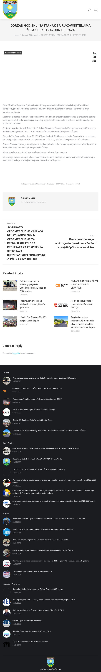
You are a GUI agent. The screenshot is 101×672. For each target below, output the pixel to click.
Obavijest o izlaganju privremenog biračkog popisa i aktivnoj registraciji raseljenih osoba (45, 448)
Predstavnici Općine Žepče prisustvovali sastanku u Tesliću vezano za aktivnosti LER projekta (48, 519)
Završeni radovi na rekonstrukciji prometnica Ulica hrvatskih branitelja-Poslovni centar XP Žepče (83, 322)
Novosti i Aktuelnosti (13, 53)
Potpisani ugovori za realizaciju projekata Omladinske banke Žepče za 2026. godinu (33, 286)
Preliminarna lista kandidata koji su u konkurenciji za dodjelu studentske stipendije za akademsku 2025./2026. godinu (54, 481)
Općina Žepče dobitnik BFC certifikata (27, 621)
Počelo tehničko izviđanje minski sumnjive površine (32, 571)
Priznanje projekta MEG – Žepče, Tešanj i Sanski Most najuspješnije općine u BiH (43, 600)
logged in (16, 353)
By (50, 184)
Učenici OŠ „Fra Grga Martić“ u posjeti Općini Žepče (33, 319)
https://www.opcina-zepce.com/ (33, 202)
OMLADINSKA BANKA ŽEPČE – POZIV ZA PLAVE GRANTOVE (84, 284)
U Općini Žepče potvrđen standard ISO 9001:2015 (31, 631)
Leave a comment (73, 184)
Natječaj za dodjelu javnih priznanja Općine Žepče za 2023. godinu (37, 589)
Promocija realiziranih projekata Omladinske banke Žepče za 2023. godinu (40, 540)
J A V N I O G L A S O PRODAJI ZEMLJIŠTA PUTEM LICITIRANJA (38, 469)
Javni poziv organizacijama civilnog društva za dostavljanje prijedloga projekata (42, 529)
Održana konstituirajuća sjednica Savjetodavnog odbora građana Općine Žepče (42, 550)
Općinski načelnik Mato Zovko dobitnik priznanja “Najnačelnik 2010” (38, 610)
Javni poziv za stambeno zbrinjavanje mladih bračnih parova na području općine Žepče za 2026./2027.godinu (53, 501)
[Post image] (10, 285)
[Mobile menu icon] (95, 9)
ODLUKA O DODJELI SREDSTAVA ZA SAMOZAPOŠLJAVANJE (37, 459)
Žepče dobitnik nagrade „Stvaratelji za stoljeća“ (30, 642)
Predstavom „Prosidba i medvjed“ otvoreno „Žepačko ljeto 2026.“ (33, 304)
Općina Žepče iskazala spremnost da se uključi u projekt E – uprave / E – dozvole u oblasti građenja (50, 561)
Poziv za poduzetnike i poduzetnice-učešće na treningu (81, 304)
